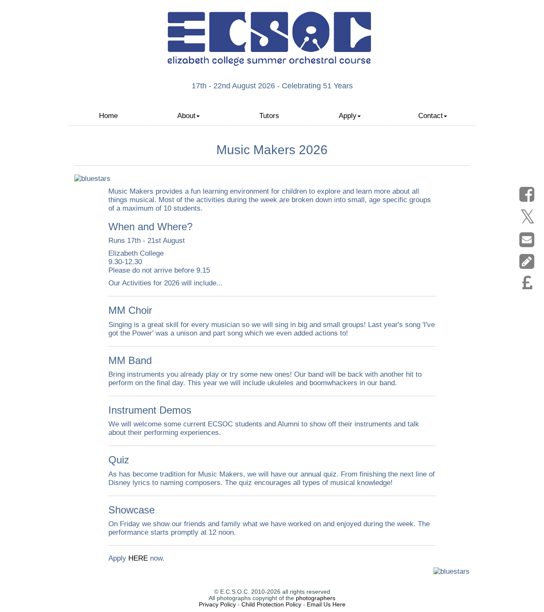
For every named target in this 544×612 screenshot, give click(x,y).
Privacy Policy (217, 604)
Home (108, 116)
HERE (138, 558)
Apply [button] (348, 116)
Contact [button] (430, 116)
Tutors (269, 116)
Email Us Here (326, 604)
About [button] (186, 116)
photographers (315, 598)
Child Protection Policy (271, 604)
